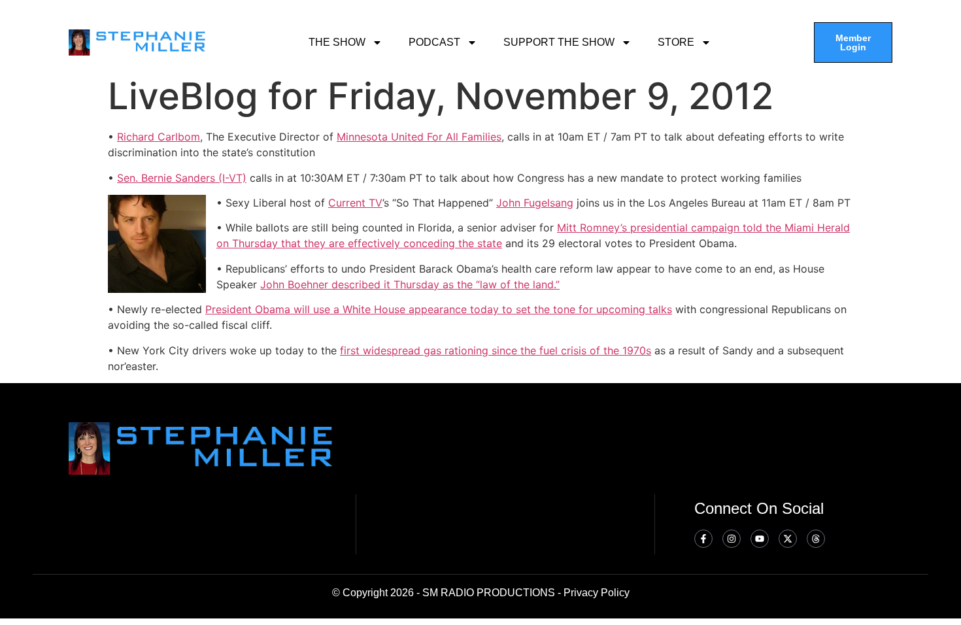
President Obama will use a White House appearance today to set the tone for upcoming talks (438, 309)
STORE (676, 42)
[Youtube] (759, 539)
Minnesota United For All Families (419, 136)
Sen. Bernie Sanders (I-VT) (181, 177)
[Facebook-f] (703, 539)
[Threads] (816, 539)
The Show (337, 42)
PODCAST (434, 42)
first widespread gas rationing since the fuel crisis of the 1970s (495, 350)
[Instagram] (731, 539)
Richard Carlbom (158, 136)
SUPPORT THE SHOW (559, 42)
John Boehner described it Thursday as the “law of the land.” (410, 284)
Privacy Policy (597, 592)
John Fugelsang (534, 202)
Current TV (355, 202)
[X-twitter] (788, 539)
